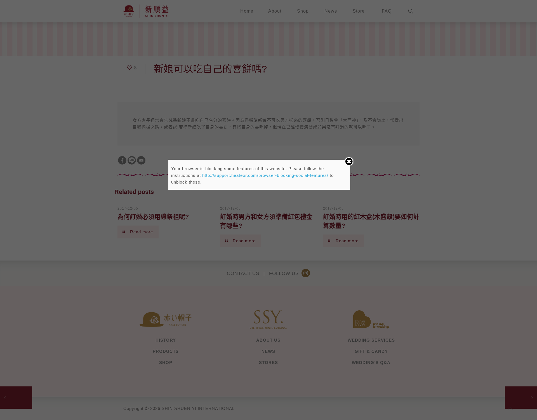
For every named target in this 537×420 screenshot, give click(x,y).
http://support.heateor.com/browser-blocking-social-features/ (265, 175)
